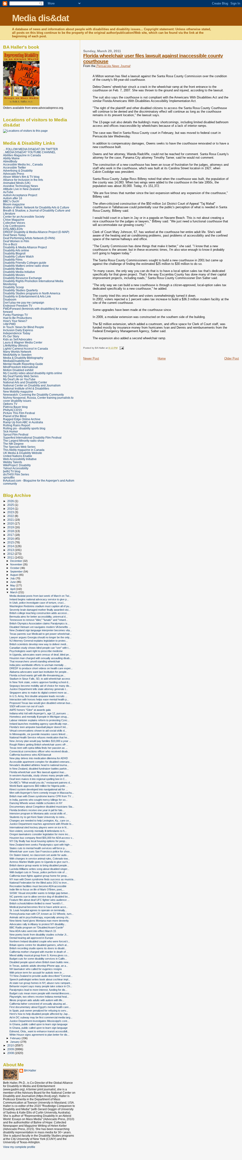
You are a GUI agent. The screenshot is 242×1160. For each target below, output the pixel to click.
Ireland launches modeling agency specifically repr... (39, 723)
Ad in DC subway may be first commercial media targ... (40, 1017)
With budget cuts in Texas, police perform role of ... (38, 872)
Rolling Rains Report (16, 425)
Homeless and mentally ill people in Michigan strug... (39, 716)
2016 (11, 538)
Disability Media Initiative (19, 271)
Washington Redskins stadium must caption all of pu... (40, 606)
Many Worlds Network (17, 351)
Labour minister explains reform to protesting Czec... (39, 720)
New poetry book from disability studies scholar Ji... (38, 934)
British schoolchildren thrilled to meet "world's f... (36, 903)
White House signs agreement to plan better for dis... (39, 1034)
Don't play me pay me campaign (23, 302)
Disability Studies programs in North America (31, 293)
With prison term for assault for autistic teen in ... (37, 972)
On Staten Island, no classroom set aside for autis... (39, 855)
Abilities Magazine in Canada (22, 155)
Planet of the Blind (14, 416)
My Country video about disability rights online (32, 373)
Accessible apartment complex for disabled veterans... (40, 761)
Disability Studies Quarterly (20, 290)
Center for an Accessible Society (23, 216)
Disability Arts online (16, 250)
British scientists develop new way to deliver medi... (38, 644)
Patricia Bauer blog (15, 406)
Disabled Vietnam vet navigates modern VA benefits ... (40, 627)
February (16, 1038)
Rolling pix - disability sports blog (24, 428)
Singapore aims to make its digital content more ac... (39, 692)
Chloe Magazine (13, 219)
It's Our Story (11, 336)
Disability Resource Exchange (22, 277)
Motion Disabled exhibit (18, 370)
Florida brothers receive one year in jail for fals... (37, 810)
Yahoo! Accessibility (15, 468)
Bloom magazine (14, 204)
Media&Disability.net (16, 360)
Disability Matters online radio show (26, 265)
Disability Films (12, 259)
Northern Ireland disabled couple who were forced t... (39, 941)
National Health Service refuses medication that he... (39, 737)
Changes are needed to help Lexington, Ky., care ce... (40, 820)
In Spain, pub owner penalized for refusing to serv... (38, 1010)
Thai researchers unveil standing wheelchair (34, 661)
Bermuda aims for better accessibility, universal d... (38, 616)
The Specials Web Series (19, 446)
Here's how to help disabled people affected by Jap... (39, 1013)
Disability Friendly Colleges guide (24, 262)
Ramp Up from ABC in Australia (23, 422)
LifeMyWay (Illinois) (15, 345)
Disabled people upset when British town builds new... (39, 962)
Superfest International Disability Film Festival (32, 437)
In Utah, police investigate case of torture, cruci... (37, 602)
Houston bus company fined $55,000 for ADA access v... (41, 837)
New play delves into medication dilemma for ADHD (38, 758)
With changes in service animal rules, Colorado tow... (39, 858)
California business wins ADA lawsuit (30, 754)
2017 (11, 534)
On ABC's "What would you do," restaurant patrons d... (40, 782)
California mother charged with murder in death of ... (39, 951)
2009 (11, 1049)
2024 (11, 508)
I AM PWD (9, 324)
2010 (11, 1045)
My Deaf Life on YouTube (19, 379)
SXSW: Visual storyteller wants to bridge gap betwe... (39, 893)
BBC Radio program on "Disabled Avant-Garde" (36, 927)
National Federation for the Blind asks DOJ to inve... (39, 882)
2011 (11, 557)
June (13, 581)
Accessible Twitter (14, 167)
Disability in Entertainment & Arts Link (27, 296)
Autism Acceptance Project (20, 195)
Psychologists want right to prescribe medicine (36, 651)
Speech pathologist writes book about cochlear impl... (39, 979)
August (14, 574)
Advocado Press (13, 173)
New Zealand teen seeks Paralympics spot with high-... (40, 844)
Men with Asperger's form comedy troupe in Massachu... (41, 792)
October (15, 568)
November (16, 564)
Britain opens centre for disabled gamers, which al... (39, 945)
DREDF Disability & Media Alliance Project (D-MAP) (36, 231)
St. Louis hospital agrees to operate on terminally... (38, 910)
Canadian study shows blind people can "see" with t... (39, 647)
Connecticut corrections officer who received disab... (39, 751)
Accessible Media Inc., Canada (23, 164)
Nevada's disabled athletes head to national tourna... (39, 765)
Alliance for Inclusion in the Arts (23, 179)
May (13, 585)
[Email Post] (121, 348)
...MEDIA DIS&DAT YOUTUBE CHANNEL (29, 152)
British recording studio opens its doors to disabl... (37, 948)
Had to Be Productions (17, 317)
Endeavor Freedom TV (17, 305)
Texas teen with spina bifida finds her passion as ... (38, 747)
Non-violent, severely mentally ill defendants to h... (38, 831)
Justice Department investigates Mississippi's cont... (39, 1021)
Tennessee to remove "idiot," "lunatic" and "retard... (38, 619)
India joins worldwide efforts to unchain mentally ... (37, 665)
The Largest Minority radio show (23, 440)
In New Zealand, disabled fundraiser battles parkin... (39, 768)
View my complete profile (19, 1147)
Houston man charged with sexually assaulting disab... (40, 658)
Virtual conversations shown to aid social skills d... (38, 730)
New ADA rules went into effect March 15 (32, 931)
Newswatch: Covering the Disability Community (33, 394)
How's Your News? (15, 320)
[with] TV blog (11, 471)
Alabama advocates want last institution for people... (39, 671)
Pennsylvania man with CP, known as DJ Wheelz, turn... (41, 913)
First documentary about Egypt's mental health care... (40, 1007)
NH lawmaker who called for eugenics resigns (35, 969)
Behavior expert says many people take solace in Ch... (40, 986)
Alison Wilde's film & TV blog (21, 176)
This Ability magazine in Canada (23, 449)
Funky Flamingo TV (15, 314)
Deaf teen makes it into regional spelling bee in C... (38, 779)
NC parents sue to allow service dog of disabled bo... (39, 896)
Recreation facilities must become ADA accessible (37, 886)
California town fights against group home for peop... (39, 875)
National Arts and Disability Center (25, 382)
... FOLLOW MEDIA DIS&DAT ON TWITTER (30, 149)
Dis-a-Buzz (10, 244)
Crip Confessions (14, 225)
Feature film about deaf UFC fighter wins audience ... (39, 899)
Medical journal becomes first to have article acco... (38, 907)
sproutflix (9, 477)
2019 (11, 527)
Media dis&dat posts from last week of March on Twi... (40, 595)
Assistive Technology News (20, 185)
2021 (11, 519)
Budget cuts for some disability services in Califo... (38, 958)
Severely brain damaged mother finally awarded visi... (39, 609)
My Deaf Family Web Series (21, 376)
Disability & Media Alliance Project (25, 247)
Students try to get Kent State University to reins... (38, 817)
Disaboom (9, 299)
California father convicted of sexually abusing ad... (38, 1003)
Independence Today (16, 333)
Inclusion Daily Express (18, 330)
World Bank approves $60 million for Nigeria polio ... (38, 785)
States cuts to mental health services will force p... (38, 848)
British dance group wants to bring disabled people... (39, 865)
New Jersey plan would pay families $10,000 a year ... (40, 741)
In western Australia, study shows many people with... (40, 775)
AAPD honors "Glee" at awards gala (30, 709)
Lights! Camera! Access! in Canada (25, 348)
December (16, 560)
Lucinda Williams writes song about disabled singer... (39, 869)
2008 (11, 1052)
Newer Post (91, 358)
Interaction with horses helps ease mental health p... (39, 699)
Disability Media (13, 268)
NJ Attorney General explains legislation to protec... (38, 640)
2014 (11, 546)
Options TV (10, 403)
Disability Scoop (13, 287)
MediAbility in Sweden (17, 354)
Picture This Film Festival (19, 413)
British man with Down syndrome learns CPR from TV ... (41, 796)
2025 (11, 504)
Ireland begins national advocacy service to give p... (39, 599)
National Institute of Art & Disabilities (26, 388)
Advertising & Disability (18, 170)
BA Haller (30, 1070)
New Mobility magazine (18, 391)
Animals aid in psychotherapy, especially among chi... (39, 917)
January (15, 1041)
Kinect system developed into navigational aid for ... (38, 789)
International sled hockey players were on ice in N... (39, 827)
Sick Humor (10, 431)
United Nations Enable (17, 455)
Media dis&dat (40, 18)
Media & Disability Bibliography (23, 357)
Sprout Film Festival (15, 434)
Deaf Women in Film (16, 241)
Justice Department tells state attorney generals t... (38, 689)
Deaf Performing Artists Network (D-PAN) (29, 238)
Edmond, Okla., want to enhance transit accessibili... (39, 1031)
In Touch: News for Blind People (23, 327)
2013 (11, 549)
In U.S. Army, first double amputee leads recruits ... (38, 696)
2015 (11, 542)
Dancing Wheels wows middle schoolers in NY (35, 803)
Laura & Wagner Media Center (22, 342)
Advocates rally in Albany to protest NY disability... (37, 924)
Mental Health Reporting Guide (23, 363)
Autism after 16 (12, 198)
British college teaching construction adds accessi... (39, 613)
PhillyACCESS (12, 409)
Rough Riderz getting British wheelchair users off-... (38, 744)
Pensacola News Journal (112, 66)
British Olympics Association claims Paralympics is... (39, 623)
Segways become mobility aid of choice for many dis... (40, 685)
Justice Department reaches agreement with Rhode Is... (41, 823)
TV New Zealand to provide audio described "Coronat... (41, 975)
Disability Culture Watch (18, 256)
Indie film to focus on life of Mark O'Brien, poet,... (37, 889)
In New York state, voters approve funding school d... (39, 682)
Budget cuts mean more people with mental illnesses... (40, 993)
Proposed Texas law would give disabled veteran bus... (40, 703)
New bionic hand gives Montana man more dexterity (39, 920)
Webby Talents (12, 462)
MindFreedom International (20, 366)
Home (162, 358)
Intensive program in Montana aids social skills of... (38, 813)
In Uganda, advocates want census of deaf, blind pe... (40, 654)
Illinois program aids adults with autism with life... (36, 1000)
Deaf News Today (14, 235)
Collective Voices (14, 222)
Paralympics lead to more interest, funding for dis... (38, 989)
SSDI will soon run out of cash (26, 706)
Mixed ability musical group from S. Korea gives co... (39, 955)
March (14, 592)
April (13, 589)
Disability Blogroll (14, 253)
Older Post (231, 358)
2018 (11, 531)
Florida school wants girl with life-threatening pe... (37, 675)
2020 (11, 523)
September (16, 571)
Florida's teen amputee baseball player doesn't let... (38, 727)
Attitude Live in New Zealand (21, 189)
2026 (11, 501)
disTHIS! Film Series (16, 474)
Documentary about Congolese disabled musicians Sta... (41, 806)
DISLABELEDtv (13, 228)
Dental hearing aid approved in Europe (31, 937)
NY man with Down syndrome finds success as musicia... (42, 879)
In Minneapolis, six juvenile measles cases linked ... (38, 734)
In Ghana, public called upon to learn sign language (38, 1024)
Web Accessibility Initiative (20, 459)
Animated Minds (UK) (16, 182)
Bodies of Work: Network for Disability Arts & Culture (36, 207)
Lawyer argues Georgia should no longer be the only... (40, 637)
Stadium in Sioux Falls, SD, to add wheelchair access (39, 678)
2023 (11, 512)
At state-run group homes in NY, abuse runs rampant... (40, 983)
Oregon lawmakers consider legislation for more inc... (39, 834)
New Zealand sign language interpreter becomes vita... (40, 630)
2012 (11, 553)
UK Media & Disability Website (22, 452)
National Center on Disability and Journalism (31, 385)
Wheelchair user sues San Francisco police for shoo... (40, 851)
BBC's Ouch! (11, 201)
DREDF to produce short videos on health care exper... (41, 668)
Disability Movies (14, 274)
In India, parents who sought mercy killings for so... (38, 799)
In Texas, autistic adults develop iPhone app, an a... (38, 965)
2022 (11, 515)
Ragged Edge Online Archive (21, 419)
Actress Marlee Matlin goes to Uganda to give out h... (39, 861)
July (13, 578)
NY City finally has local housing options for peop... (38, 841)
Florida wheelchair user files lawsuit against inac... (37, 772)
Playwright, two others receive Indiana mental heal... (39, 996)
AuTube (8, 192)
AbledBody (10, 161)
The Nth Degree (13, 443)
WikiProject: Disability (17, 465)
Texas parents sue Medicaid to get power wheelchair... (40, 633)
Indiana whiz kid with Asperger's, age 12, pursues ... (39, 713)
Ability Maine (11, 158)
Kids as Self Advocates (17, 339)
